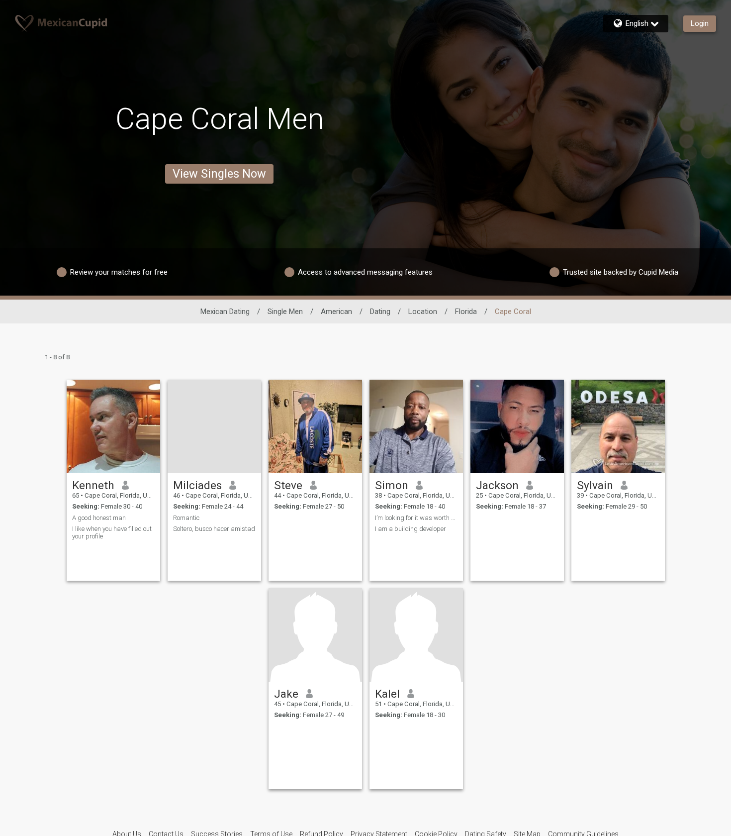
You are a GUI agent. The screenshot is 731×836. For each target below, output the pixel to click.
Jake (286, 693)
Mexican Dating (225, 311)
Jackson (497, 485)
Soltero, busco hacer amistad (214, 528)
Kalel (387, 693)
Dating (380, 311)
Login (700, 23)
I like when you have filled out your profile (112, 532)
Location (422, 311)
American (336, 311)
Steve (288, 485)
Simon (391, 485)
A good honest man (99, 518)
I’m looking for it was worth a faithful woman (416, 518)
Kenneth (93, 485)
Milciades (197, 485)
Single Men (285, 311)
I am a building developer (410, 528)
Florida (466, 311)
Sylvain (595, 485)
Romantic (186, 518)
